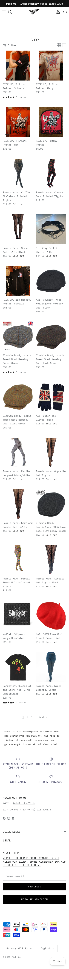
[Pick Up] (34, 11)
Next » (43, 717)
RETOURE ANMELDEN (34, 899)
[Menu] (4, 12)
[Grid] (59, 45)
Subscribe (34, 886)
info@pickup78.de (24, 803)
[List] (64, 45)
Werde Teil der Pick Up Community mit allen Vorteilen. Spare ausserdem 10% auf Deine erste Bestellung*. (34, 861)
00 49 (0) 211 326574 (37, 809)
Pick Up (16, 957)
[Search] (12, 12)
